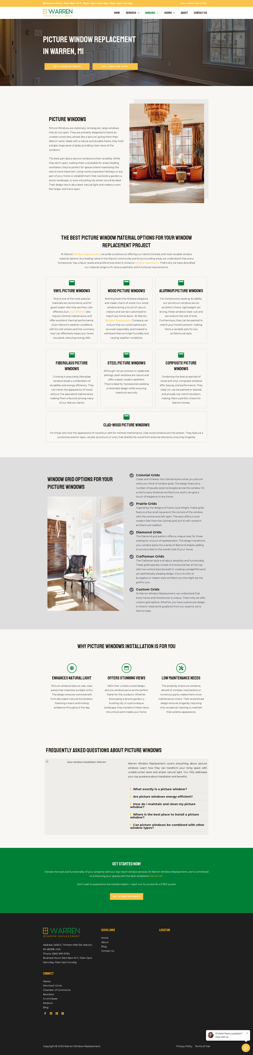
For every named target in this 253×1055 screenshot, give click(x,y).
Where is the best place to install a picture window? (164, 816)
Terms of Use (202, 1046)
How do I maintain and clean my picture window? (162, 805)
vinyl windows (77, 311)
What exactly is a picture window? (160, 789)
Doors (168, 13)
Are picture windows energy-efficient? (163, 796)
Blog (104, 946)
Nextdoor (48, 994)
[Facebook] (45, 1013)
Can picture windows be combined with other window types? (167, 826)
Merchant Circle (52, 985)
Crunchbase (50, 998)
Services (131, 13)
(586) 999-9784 (61, 953)
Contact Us (200, 13)
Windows (150, 13)
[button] (193, 3)
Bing (45, 1007)
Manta (47, 981)
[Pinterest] (57, 1013)
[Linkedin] (51, 1013)
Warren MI (156, 876)
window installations (147, 262)
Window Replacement (87, 254)
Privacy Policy (184, 1046)
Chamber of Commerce (57, 990)
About (184, 13)
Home (117, 13)
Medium (48, 1003)
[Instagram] (63, 1013)
